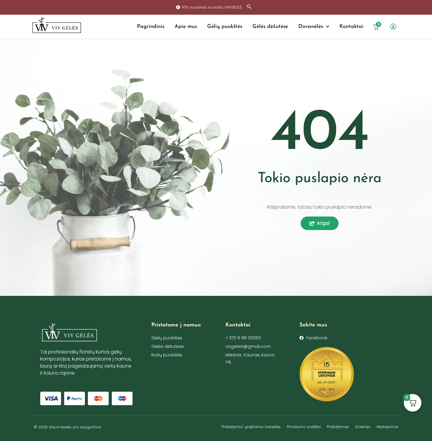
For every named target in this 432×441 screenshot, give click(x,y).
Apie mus (186, 26)
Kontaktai (351, 26)
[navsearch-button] (249, 7)
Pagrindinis (150, 26)
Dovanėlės (310, 26)
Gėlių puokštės (224, 26)
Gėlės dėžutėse (270, 26)
